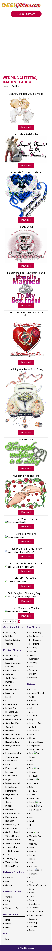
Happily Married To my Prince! (26, 548)
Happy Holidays (12, 742)
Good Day (33, 647)
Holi (7, 749)
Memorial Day (35, 836)
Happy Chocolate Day (14, 738)
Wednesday (34, 659)
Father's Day (10, 708)
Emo (31, 761)
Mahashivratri (11, 787)
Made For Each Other (26, 578)
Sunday (32, 674)
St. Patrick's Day (12, 866)
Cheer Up (33, 734)
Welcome (33, 919)
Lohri (7, 764)
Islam (7, 881)
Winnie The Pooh (12, 908)
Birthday (9, 636)
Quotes (32, 863)
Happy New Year (12, 746)
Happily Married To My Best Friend (26, 273)
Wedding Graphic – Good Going (26, 369)
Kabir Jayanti (11, 768)
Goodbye (33, 791)
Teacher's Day (11, 847)
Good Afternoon (36, 636)
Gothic (32, 795)
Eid (6, 701)
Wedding (15, 86)
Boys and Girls (35, 723)
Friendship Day (11, 712)
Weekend (33, 678)
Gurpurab (9, 727)
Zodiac (32, 930)
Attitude (32, 701)
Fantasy (32, 764)
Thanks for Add (36, 911)
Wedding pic (26, 439)
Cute (31, 753)
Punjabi (8, 923)
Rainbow (33, 866)
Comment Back (36, 742)
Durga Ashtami (12, 689)
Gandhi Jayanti (11, 716)
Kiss (31, 825)
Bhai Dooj (9, 667)
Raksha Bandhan (12, 813)
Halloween (10, 731)
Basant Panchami (13, 663)
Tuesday (33, 655)
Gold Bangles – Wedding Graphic (26, 593)
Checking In (34, 731)
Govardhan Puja (12, 723)
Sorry (31, 893)
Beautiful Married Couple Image (26, 93)
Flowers (32, 772)
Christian (9, 878)
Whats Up (33, 923)
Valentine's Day (12, 862)
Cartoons (9, 897)
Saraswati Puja (12, 836)
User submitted (36, 915)
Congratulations (36, 749)
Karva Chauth (11, 776)
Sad (31, 878)
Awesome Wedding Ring (26, 475)
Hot (30, 814)
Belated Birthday (12, 640)
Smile (31, 889)
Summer (33, 900)
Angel (31, 697)
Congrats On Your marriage (26, 172)
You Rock (33, 926)
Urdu (7, 927)
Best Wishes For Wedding (26, 608)
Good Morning (35, 632)
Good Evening (35, 640)
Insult (31, 821)
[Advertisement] (26, 48)
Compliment (34, 746)
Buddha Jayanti (12, 670)
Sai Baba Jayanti (12, 832)
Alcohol (32, 689)
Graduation (34, 798)
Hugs (31, 817)
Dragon (32, 757)
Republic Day (11, 828)
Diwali (8, 685)
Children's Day (11, 678)
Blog (7, 939)
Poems (32, 855)
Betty (7, 901)
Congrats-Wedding (26, 533)
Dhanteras (10, 682)
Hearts (32, 802)
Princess (33, 859)
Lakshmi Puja (11, 761)
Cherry (32, 738)
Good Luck (33, 776)
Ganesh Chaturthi (13, 719)
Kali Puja (9, 772)
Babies (32, 708)
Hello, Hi (32, 806)
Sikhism (8, 885)
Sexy (31, 881)
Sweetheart (34, 904)
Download (26, 127)
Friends (32, 780)
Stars (31, 896)
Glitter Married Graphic (26, 519)
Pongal (8, 806)
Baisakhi (9, 659)
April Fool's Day (11, 655)
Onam (8, 802)
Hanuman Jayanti (13, 734)
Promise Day (11, 809)
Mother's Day (11, 791)
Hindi (7, 920)
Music (31, 847)
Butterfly (33, 727)
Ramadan (9, 821)
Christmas (9, 674)
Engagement (11, 704)
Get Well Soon (35, 783)
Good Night (34, 644)
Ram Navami (11, 817)
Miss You (33, 844)
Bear (31, 712)
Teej (7, 855)
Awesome (33, 704)
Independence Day (13, 753)
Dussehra (9, 693)
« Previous (7, 621)
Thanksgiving (11, 858)
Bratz (7, 904)
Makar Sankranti (12, 783)
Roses (32, 870)
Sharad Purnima (12, 840)
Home (5, 86)
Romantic (33, 874)
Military (32, 840)
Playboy (32, 851)
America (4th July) (37, 693)
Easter (8, 697)
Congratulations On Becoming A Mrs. (26, 314)
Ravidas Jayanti (12, 825)
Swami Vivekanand (13, 843)
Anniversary (10, 632)
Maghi (8, 779)
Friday (31, 666)
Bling (31, 719)
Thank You (34, 908)
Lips (31, 829)
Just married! (26, 227)
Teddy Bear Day (12, 851)
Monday (32, 651)
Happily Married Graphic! (26, 134)
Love (31, 832)
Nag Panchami (11, 794)
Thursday (33, 663)
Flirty (31, 768)
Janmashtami (11, 757)
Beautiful (33, 716)
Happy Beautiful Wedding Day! (26, 563)
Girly (31, 787)
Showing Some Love (38, 885)
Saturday (33, 670)
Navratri (8, 798)
